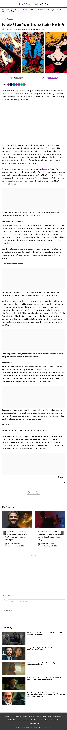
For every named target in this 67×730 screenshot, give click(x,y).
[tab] (31, 555)
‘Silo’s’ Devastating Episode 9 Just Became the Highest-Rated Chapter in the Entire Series (44, 663)
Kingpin (45, 169)
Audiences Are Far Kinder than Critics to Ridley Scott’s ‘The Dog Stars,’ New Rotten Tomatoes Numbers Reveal (44, 678)
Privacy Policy (38, 720)
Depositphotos (33, 723)
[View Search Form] (63, 3)
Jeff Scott (10, 29)
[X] (11, 84)
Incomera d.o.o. (45, 727)
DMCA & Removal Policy (16, 720)
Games (38, 717)
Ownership (55, 720)
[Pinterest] (16, 84)
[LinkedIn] (13, 84)
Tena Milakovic (15, 544)
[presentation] (17, 519)
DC (12, 717)
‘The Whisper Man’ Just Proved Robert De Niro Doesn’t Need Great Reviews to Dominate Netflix (45, 633)
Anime (25, 717)
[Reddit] (19, 84)
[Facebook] (8, 84)
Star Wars (18, 717)
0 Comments (41, 29)
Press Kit (29, 720)
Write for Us (47, 717)
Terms (47, 720)
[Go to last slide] (4, 533)
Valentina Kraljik (48, 544)
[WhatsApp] (21, 84)
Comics (31, 717)
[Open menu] (3, 3)
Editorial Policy (53, 78)
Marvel (7, 717)
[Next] (62, 533)
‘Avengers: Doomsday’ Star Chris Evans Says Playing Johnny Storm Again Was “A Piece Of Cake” (45, 648)
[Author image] (3, 29)
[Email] (24, 84)
